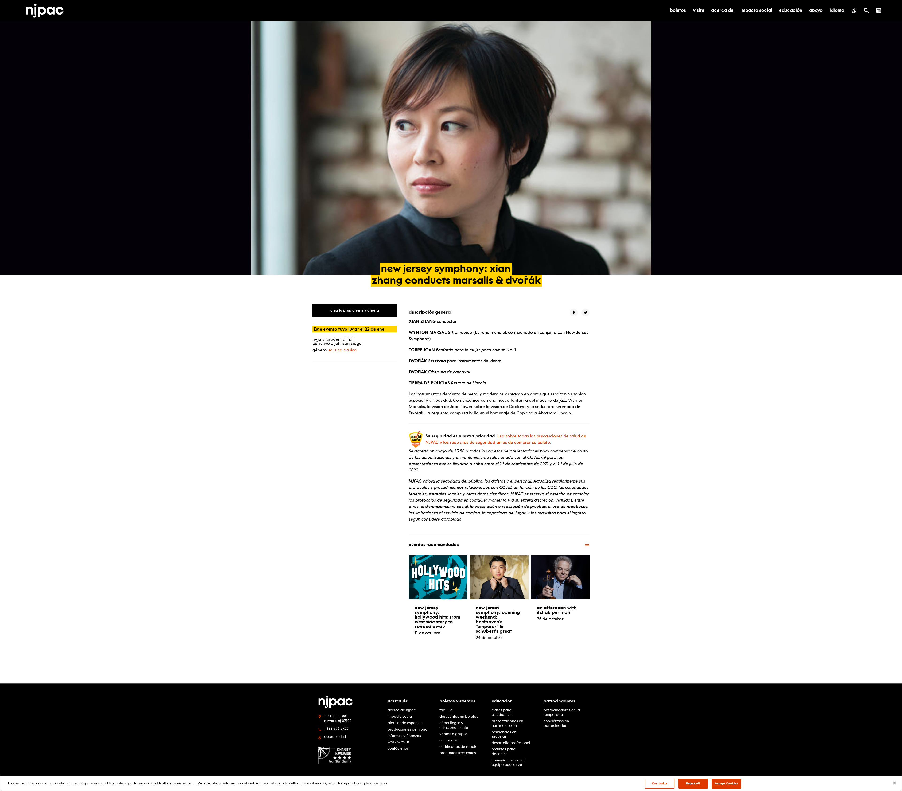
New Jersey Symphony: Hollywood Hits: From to (437, 617)
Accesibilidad (335, 737)
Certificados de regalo (458, 746)
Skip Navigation (145, 699)
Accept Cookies (726, 783)
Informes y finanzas (404, 735)
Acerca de (398, 701)
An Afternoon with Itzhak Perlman (557, 610)
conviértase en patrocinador (556, 723)
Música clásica (343, 350)
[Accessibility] (854, 10)
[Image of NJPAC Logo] (46, 11)
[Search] (866, 10)
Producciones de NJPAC (407, 729)
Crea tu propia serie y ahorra (354, 310)
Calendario (448, 740)
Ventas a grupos (453, 734)
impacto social (400, 716)
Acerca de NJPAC (402, 710)
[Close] (894, 783)
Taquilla (446, 710)
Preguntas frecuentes (457, 753)
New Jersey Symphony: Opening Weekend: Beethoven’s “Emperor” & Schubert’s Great (498, 619)
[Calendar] (878, 10)
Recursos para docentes (504, 751)
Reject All (693, 783)
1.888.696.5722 (336, 728)
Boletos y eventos (457, 701)
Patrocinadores (559, 701)
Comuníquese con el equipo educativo (509, 762)
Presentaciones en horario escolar (507, 723)
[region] (451, 783)
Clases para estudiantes (502, 712)
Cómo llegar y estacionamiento (453, 725)
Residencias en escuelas (504, 734)
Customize (659, 783)
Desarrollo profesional (511, 742)
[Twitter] (585, 313)
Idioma (837, 10)
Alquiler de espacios (405, 723)
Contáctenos (398, 748)
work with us (398, 742)
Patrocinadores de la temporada (562, 712)
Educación (502, 701)
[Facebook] (574, 313)
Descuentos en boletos (458, 716)
